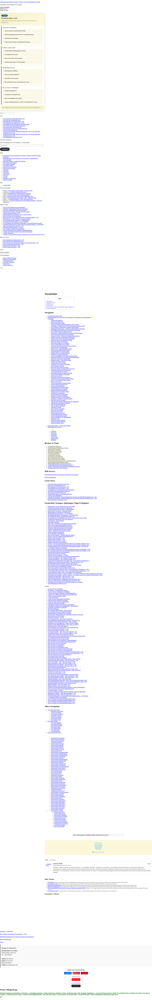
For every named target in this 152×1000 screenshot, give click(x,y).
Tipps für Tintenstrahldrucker (58, 404)
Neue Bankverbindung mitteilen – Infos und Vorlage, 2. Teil (63, 676)
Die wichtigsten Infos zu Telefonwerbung (61, 331)
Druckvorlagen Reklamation (58, 803)
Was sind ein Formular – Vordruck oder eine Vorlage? (16, 211)
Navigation (49, 301)
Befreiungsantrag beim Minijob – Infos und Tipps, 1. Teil (62, 666)
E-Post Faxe (6, 263)
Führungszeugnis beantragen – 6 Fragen (13, 227)
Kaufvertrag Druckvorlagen (58, 783)
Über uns (5, 175)
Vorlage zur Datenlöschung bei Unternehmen (62, 334)
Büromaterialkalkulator (53, 886)
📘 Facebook (68, 973)
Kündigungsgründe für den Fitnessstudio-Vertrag (60, 508)
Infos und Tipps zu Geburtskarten (56, 644)
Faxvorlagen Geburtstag (57, 714)
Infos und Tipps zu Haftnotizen (55, 646)
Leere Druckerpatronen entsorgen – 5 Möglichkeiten (16, 220)
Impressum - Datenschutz (9, 178)
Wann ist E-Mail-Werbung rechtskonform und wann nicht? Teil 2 (64, 580)
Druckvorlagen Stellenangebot (58, 761)
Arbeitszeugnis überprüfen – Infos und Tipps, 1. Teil (61, 576)
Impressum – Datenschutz (6, 931)
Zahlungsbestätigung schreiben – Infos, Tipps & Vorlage (22, 197)
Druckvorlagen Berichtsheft (58, 796)
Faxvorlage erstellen (8, 165)
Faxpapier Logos (55, 418)
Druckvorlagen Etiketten (60, 815)
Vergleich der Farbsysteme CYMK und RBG (62, 378)
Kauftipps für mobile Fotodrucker (59, 396)
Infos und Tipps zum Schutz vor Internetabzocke (60, 650)
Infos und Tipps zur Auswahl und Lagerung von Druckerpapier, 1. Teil (20, 217)
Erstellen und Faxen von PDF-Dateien (60, 397)
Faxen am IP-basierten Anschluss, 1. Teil (13, 226)
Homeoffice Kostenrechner (12, 78)
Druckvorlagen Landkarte (57, 793)
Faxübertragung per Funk (57, 366)
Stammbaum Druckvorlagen (58, 788)
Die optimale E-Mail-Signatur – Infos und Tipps (20, 190)
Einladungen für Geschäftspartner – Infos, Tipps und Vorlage (63, 623)
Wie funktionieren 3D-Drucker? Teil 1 (57, 583)
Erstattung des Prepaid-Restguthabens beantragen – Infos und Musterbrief (66, 687)
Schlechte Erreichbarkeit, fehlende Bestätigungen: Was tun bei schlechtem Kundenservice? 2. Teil (72, 497)
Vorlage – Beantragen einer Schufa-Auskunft (59, 530)
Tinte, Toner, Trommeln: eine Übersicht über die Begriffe (62, 523)
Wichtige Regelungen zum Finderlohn (57, 542)
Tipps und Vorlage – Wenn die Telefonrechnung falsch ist (65, 336)
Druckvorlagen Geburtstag (57, 739)
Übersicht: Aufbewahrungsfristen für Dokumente (15, 209)
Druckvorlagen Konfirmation (58, 765)
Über (47, 860)
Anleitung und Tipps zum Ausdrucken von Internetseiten (65, 357)
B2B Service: (49, 304)
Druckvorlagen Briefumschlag (58, 785)
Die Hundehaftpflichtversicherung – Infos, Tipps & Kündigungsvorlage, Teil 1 (67, 681)
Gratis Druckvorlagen (59, 825)
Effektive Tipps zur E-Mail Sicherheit (60, 353)
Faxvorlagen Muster (56, 722)
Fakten (1, 942)
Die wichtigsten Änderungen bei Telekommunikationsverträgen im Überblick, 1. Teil (69, 549)
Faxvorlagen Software (56, 725)
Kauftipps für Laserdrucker (58, 393)
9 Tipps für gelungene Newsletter (18, 192)
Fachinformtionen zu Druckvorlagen (60, 351)
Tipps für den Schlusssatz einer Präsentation (14, 207)
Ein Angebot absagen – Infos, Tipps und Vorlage (60, 619)
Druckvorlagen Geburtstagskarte (59, 755)
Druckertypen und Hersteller (58, 420)
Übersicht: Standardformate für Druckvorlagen (14, 210)
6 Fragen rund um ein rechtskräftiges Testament (60, 566)
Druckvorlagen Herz (56, 773)
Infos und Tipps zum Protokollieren (12, 216)
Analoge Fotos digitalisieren (10, 130)
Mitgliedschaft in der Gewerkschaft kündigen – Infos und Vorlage (64, 670)
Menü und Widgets (5, 7)
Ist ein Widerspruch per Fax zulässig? (57, 657)
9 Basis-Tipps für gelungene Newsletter (58, 600)
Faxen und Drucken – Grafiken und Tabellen (59, 425)
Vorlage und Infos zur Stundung (56, 532)
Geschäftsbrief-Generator (11, 54)
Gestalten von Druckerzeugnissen (59, 354)
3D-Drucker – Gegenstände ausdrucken (58, 590)
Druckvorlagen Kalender (57, 746)
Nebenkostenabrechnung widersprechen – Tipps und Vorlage (63, 515)
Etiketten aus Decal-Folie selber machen (58, 626)
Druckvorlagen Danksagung (58, 786)
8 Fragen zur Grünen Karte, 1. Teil (56, 673)
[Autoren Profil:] (49, 865)
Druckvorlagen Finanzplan (57, 799)
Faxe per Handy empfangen (58, 406)
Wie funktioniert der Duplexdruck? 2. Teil (13, 121)
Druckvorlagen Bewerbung (58, 806)
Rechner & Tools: (51, 302)
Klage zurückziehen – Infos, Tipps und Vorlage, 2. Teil (61, 661)
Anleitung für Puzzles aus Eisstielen (57, 553)
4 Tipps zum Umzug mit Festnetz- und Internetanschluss (62, 593)
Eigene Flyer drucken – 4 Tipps (56, 617)
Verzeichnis (6, 172)
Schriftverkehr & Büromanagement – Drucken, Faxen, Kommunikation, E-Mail (20, 2)
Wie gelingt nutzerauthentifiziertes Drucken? (14, 125)
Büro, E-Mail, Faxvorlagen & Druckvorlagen (11, 934)
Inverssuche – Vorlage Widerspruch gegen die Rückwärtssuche (66, 333)
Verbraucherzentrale (8, 260)
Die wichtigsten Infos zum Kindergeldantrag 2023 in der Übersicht (64, 565)
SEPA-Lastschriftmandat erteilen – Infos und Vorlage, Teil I (63, 668)
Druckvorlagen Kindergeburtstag (59, 759)
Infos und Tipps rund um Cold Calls (57, 643)
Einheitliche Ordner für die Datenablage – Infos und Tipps (62, 621)
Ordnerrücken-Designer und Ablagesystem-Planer (17, 42)
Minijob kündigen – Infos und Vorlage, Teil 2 (59, 684)
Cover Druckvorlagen (56, 772)
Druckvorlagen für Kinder (60, 816)
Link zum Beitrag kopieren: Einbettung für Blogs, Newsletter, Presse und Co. (90, 835)
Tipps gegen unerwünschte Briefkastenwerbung (60, 525)
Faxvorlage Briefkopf (56, 724)
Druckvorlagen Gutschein (57, 743)
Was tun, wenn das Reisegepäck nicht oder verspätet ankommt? (64, 556)
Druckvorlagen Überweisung (58, 769)
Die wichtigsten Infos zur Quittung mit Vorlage (59, 611)
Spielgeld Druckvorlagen (57, 775)
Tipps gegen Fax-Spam (57, 411)
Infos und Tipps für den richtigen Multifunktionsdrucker (62, 641)
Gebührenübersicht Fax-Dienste (59, 414)
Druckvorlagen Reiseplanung (58, 800)
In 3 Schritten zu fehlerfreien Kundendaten (13, 229)
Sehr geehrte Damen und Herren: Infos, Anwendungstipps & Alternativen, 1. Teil (68, 569)
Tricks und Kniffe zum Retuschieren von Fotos (62, 368)
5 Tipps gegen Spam (8, 233)
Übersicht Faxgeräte (56, 407)
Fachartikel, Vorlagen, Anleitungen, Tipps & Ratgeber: (60, 307)
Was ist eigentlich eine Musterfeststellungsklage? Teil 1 (61, 703)
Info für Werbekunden (50, 477)
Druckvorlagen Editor (59, 813)
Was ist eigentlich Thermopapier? (56, 533)
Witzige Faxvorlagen (56, 717)
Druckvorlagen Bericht (57, 798)
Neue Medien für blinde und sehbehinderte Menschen (61, 516)
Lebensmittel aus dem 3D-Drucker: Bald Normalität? (16, 124)
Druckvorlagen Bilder (56, 776)
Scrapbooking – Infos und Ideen (56, 520)
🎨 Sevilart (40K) (76, 979)
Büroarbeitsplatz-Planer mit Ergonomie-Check (17, 82)
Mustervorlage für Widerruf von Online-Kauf (59, 512)
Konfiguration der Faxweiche (58, 363)
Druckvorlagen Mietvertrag (58, 805)
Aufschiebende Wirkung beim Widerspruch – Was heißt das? (63, 606)
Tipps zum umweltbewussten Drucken (60, 350)
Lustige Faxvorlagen (56, 712)
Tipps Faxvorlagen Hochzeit (58, 421)
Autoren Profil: (58, 863)
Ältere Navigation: (51, 308)
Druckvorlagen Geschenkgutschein (60, 792)
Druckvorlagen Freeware (57, 748)
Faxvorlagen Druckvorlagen (55, 316)
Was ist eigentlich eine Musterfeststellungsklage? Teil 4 (61, 698)
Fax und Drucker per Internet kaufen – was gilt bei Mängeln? (63, 627)
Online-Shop (6, 174)
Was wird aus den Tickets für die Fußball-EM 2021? (20, 196)
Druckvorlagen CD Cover (57, 749)
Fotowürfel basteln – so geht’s (55, 690)
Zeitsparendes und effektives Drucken (60, 403)
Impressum (54, 435)
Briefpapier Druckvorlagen (61, 823)
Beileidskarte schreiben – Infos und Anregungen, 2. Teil (62, 693)
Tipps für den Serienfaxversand (59, 416)
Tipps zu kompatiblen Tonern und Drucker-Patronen (64, 356)
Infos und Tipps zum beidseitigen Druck (13, 241)
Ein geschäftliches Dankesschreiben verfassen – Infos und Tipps (64, 620)
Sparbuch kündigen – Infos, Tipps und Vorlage (21, 199)
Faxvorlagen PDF (55, 731)
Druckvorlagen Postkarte (57, 762)
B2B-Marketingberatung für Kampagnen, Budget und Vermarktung (61, 474)
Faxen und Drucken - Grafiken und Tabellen (14, 161)
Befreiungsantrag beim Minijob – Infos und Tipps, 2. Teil (62, 664)
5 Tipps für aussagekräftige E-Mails (57, 596)
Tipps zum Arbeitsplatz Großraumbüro (60, 358)
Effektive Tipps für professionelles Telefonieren (63, 337)
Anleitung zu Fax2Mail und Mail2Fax (60, 364)
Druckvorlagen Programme (61, 822)
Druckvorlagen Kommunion (58, 779)
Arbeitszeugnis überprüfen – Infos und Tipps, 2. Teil (61, 577)
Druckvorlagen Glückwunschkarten (60, 766)
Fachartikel (6, 157)
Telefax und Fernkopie (56, 320)
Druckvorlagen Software (60, 820)
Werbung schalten (7, 180)
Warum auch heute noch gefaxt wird (12, 127)
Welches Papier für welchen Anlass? (60, 391)
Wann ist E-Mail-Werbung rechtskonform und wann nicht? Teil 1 (64, 579)
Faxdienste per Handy (56, 376)
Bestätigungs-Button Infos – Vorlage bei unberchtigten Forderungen (68, 328)
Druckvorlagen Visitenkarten (58, 756)
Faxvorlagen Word (55, 727)
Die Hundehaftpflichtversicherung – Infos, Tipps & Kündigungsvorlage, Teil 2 (67, 680)
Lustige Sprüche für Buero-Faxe (59, 384)
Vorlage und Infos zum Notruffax (59, 388)
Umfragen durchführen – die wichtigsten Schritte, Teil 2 (62, 559)
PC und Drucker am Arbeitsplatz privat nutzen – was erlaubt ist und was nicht (22, 223)
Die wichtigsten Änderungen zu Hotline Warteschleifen (65, 327)
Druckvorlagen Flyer (59, 812)
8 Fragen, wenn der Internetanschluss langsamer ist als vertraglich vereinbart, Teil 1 (24, 234)
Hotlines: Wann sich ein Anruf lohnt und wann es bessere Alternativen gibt (66, 636)
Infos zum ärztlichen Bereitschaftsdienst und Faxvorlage (65, 324)
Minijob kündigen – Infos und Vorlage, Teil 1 (59, 686)
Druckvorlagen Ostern (56, 781)
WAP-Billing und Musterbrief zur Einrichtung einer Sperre (65, 330)
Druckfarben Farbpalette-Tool (12, 94)
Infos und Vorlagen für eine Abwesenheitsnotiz (59, 654)
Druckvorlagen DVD (56, 751)
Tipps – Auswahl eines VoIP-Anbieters (60, 380)
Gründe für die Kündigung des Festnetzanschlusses (60, 634)
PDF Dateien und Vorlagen (10, 162)
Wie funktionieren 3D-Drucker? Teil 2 (12, 137)
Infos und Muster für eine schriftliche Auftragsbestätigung (17, 230)
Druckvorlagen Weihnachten (58, 782)
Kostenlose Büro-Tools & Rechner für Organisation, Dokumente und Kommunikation (69, 317)
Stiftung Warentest (7, 265)
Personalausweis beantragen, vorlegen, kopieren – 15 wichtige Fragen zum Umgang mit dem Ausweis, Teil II (75, 575)
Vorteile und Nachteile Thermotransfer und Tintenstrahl (65, 401)
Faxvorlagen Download (9, 164)
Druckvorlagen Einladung (57, 741)
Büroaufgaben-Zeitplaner (11, 70)
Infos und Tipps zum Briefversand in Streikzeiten (60, 649)
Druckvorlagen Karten (59, 818)
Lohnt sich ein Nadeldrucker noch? (12, 120)
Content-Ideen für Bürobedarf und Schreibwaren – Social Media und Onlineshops (68, 560)
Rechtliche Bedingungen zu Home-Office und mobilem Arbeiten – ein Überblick (23, 224)
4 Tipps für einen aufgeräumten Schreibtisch (59, 591)
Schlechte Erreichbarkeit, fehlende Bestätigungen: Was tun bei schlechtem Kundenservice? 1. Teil (72, 498)
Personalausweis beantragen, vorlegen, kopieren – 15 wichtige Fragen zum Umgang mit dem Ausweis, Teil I (75, 573)
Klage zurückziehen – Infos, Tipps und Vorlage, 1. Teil (61, 663)
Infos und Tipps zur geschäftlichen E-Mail (61, 340)
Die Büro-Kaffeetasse (53, 609)
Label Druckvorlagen (56, 789)
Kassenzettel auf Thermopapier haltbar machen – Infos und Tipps (64, 659)
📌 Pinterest (84, 973)
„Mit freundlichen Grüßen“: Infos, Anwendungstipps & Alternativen (65, 572)
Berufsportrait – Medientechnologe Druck (61, 348)
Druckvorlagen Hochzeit (57, 758)
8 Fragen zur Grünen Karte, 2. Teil (56, 671)
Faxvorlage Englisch (56, 715)
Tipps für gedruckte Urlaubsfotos (59, 394)
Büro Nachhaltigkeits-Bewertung (13, 98)
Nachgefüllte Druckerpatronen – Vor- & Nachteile (15, 221)
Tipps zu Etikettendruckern (58, 386)
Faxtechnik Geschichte (9, 262)
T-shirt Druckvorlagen (56, 742)
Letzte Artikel (53, 860)
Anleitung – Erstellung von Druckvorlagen (61, 398)
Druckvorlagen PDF (59, 826)
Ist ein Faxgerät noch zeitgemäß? (56, 656)
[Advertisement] (22, 280)
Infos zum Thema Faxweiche (58, 400)
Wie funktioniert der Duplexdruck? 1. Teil (13, 123)
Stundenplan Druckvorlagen (58, 768)
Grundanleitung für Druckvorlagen (59, 387)
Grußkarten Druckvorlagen (58, 791)
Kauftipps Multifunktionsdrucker (59, 390)
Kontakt (5, 177)
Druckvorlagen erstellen (9, 168)
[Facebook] (148, 865)
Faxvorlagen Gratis (56, 719)
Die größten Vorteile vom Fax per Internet (61, 373)
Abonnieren (5, 149)
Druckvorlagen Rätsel (56, 771)
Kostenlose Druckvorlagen (57, 738)
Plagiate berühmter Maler (57, 423)
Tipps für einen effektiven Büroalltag (60, 374)
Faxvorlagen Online (56, 718)
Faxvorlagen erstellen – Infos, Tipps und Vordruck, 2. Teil (62, 633)
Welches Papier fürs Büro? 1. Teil (11, 213)
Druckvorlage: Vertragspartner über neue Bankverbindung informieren (65, 614)
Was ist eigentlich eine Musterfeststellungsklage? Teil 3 (61, 700)
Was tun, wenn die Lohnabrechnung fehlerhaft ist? (60, 536)
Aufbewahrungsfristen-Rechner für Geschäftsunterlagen (19, 34)
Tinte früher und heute (53, 522)
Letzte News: (49, 305)
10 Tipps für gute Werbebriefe (55, 589)
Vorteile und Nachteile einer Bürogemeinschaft (62, 338)
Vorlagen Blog (6, 185)
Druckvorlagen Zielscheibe (58, 778)
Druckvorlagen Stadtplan (57, 795)
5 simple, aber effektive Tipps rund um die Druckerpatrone (17, 231)
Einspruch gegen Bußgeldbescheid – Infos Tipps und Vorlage (63, 624)
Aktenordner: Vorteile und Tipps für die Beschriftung (61, 604)
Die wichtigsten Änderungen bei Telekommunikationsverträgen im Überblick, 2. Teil (69, 550)
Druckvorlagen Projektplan (58, 802)
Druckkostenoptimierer (11, 90)
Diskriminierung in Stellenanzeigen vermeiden (19, 193)
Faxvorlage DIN (55, 729)
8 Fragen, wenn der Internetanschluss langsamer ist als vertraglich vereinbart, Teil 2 (68, 543)
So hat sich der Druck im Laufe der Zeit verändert (63, 346)
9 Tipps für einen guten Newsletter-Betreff (18, 195)
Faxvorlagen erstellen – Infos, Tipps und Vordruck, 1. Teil (62, 631)
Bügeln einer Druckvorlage (58, 413)
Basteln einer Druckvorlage (58, 323)
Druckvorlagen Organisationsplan (59, 752)
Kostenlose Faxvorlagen (57, 711)
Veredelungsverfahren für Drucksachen (61, 370)
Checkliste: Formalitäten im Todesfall (57, 607)
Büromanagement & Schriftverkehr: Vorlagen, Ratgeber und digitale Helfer (22, 155)
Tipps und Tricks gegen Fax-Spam (59, 367)
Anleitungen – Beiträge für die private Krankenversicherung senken (68, 326)
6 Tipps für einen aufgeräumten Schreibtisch (59, 599)
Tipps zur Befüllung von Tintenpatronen (61, 417)
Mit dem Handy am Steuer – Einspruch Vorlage (60, 510)
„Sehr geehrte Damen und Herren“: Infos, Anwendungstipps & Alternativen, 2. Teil (69, 570)
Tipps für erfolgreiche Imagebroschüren (61, 383)
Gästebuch (5, 170)
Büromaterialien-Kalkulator (12, 74)
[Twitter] (150, 865)
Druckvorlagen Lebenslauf (57, 808)
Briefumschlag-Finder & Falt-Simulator (15, 62)
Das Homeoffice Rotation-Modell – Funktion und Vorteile (62, 563)
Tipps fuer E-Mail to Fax (57, 321)
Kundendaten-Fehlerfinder (11, 38)
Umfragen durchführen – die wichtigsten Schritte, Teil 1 (62, 558)
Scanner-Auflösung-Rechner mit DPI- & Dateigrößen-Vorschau (21, 102)
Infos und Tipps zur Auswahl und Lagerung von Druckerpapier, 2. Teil (20, 242)
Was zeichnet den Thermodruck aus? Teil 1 (14, 118)
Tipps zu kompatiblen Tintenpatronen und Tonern (60, 526)
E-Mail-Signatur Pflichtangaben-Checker (15, 50)
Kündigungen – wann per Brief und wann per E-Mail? (16, 219)
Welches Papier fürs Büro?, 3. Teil (56, 540)
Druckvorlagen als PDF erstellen (56, 616)
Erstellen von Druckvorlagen (58, 361)
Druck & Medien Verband (9, 258)
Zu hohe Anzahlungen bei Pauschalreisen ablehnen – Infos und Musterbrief (67, 691)
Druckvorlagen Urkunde (57, 745)
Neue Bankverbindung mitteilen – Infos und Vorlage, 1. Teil (63, 660)
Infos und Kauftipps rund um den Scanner (58, 639)
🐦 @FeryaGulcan (76, 985)
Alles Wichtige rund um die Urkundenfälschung (15, 128)
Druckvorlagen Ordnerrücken (58, 763)
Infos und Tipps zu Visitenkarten (59, 347)
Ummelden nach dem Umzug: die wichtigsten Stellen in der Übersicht (65, 582)
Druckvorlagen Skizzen (57, 809)
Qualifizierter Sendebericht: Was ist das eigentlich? (60, 519)
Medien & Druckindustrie (9, 259)
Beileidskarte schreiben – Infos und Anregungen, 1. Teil (62, 694)
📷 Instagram (76, 973)
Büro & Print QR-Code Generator (13, 58)
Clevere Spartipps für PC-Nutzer (59, 371)
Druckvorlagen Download (9, 167)
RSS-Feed (5, 171)
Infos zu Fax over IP (56, 381)
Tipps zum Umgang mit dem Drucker (60, 377)
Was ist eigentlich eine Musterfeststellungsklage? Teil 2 (61, 701)
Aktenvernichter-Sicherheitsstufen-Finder (15, 30)
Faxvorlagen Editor (56, 728)
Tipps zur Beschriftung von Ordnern (60, 344)
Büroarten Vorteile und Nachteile (59, 341)
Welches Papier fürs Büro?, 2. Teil (11, 245)
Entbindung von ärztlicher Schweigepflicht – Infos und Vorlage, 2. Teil (65, 562)
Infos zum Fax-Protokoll (57, 410)
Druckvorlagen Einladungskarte (59, 753)
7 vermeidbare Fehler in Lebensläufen (57, 548)
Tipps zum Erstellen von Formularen (60, 343)
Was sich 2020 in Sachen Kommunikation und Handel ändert (63, 674)
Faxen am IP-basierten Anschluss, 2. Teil (58, 630)
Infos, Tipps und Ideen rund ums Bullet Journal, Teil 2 (61, 567)
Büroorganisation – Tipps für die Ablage (61, 360)
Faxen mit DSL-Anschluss (57, 408)
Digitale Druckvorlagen (60, 819)
